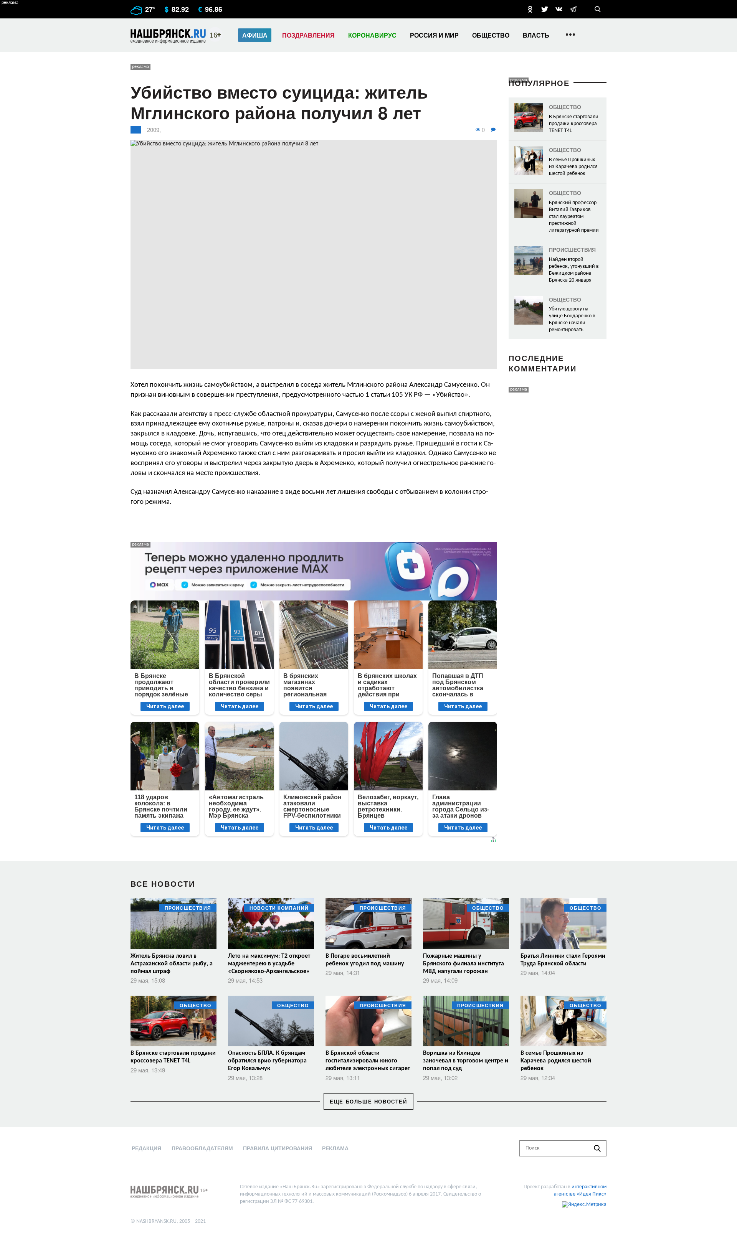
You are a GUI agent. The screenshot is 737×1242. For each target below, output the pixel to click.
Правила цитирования (277, 1148)
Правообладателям (202, 1148)
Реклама (335, 1148)
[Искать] (597, 1148)
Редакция (146, 1148)
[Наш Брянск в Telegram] (573, 9)
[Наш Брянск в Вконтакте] (558, 9)
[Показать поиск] (597, 9)
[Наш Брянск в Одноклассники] (530, 9)
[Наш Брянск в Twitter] (544, 9)
